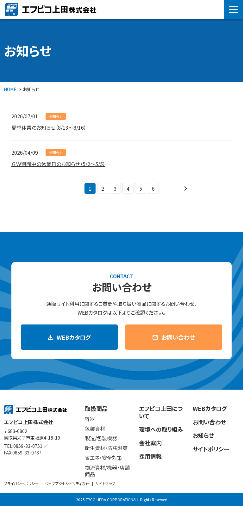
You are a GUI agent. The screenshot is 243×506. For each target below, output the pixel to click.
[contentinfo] (121, 448)
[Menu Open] (233, 9)
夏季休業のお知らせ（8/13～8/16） (48, 127)
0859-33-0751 (27, 446)
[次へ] (184, 188)
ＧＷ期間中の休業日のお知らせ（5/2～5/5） (58, 164)
